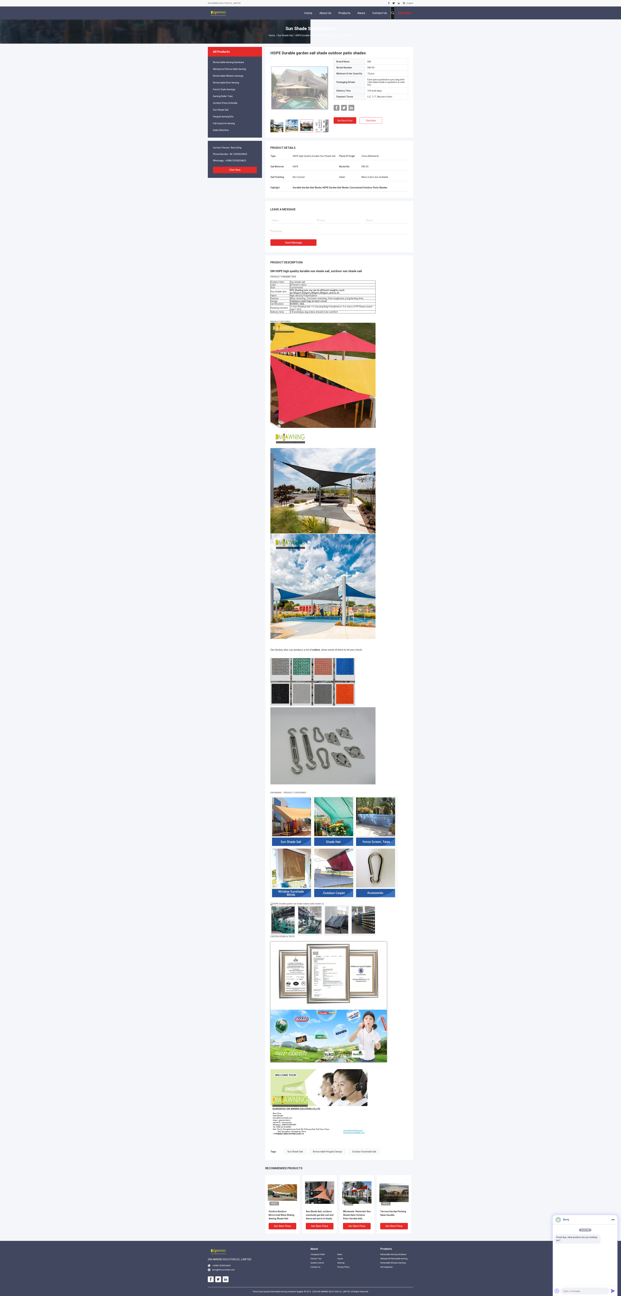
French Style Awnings (224, 89)
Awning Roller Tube (223, 96)
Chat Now (234, 169)
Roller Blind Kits (221, 130)
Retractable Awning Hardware (228, 62)
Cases (340, 1259)
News (339, 1254)
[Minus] (613, 1220)
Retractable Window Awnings (228, 76)
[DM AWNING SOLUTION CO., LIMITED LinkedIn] (399, 3)
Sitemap (340, 1263)
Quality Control (317, 1263)
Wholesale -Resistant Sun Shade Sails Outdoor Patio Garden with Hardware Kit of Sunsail (357, 1215)
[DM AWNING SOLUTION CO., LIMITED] (218, 13)
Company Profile (317, 1254)
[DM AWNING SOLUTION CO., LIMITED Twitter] (393, 3)
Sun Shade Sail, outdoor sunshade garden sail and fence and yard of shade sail (319, 1215)
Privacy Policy (343, 1267)
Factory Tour (316, 1259)
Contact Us (315, 1267)
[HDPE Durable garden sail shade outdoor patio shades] (299, 87)
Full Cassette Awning (224, 123)
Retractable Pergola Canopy (327, 1151)
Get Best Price (345, 120)
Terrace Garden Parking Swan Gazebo (393, 1213)
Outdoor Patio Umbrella (225, 103)
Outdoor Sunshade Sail (364, 1151)
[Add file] (557, 1290)
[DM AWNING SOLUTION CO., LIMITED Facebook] (389, 3)
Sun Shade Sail (285, 35)
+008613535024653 (235, 160)
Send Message (293, 242)
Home (272, 35)
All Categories (386, 1267)
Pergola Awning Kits (223, 116)
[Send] (613, 1290)
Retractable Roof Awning (226, 82)
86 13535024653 (238, 154)
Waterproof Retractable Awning (229, 69)
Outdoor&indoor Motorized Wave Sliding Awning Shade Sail (281, 1215)
